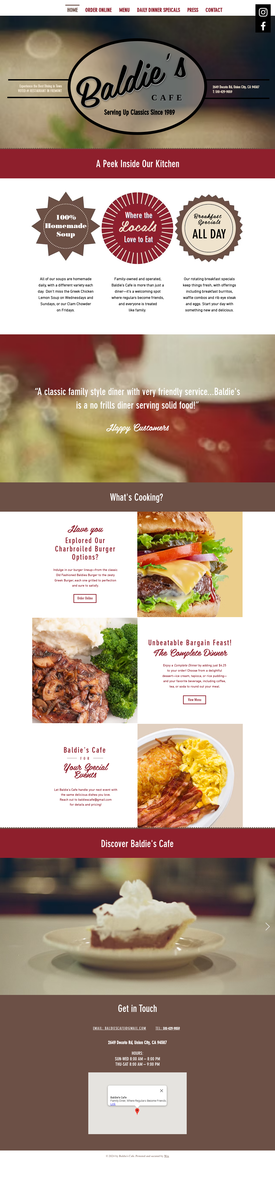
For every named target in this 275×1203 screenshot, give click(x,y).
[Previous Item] (7, 927)
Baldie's (130, 80)
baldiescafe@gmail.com (95, 800)
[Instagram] (263, 12)
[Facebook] (263, 26)
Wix (166, 1156)
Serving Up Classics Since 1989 (139, 112)
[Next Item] (267, 927)
